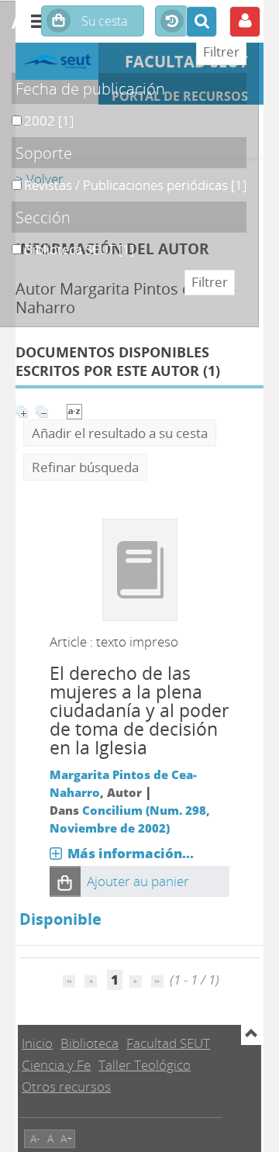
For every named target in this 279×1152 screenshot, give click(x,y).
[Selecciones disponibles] (74, 410)
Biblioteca (89, 1043)
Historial (171, 21)
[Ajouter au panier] (65, 881)
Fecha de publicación (90, 88)
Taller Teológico (144, 1065)
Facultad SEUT (168, 1043)
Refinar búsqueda (85, 467)
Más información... (130, 853)
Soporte (44, 153)
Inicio (37, 1043)
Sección (43, 217)
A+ (66, 1138)
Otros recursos (66, 1086)
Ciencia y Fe (56, 1065)
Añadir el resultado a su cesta (120, 433)
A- (35, 1138)
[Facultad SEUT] (57, 61)
